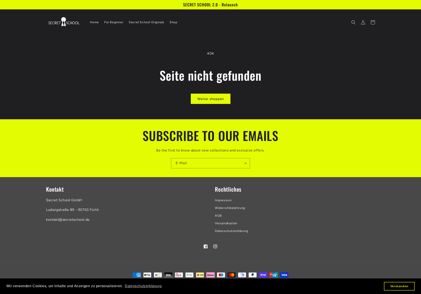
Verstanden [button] (399, 286)
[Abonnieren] (245, 163)
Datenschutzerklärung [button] (143, 286)
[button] (353, 22)
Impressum (223, 200)
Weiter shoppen (210, 99)
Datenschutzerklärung (231, 231)
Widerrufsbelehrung (230, 208)
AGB (218, 215)
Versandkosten (226, 223)
